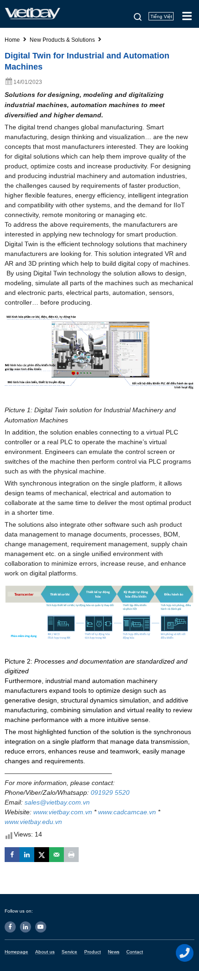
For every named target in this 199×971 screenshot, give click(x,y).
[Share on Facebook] (12, 854)
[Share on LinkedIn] (26, 854)
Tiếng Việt (161, 16)
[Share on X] (41, 854)
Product (92, 951)
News (113, 951)
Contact (134, 951)
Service (69, 951)
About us (45, 951)
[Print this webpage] (71, 854)
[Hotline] (185, 953)
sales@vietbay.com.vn (57, 802)
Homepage (16, 951)
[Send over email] (56, 854)
